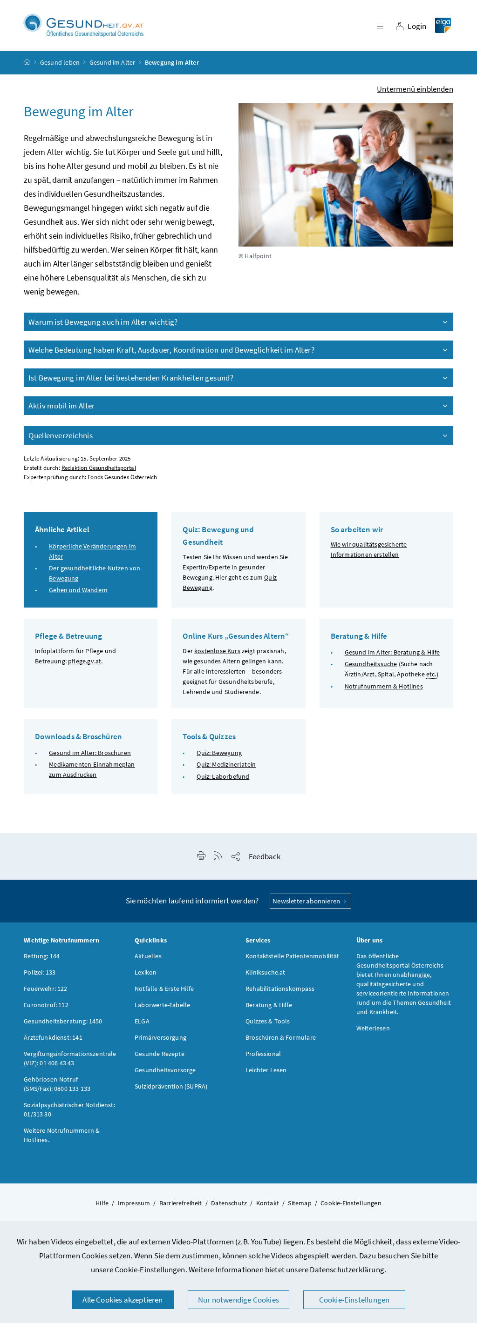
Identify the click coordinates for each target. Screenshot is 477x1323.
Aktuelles (148, 956)
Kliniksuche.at (265, 972)
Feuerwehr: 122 (45, 988)
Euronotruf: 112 (46, 1005)
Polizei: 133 (39, 972)
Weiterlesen (373, 1028)
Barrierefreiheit (180, 1203)
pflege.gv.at (84, 661)
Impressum (134, 1203)
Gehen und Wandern (78, 590)
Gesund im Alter (112, 62)
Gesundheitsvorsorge (165, 1070)
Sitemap (299, 1203)
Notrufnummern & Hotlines (384, 686)
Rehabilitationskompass (279, 988)
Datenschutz (229, 1203)
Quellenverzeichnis (60, 435)
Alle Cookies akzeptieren (122, 1300)
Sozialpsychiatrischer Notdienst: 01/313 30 (69, 1109)
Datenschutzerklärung (347, 1269)
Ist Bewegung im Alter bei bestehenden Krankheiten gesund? (130, 378)
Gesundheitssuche (371, 664)
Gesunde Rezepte (159, 1053)
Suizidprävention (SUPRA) (171, 1086)
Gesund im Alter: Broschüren (90, 752)
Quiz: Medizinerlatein (226, 764)
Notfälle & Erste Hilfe (164, 988)
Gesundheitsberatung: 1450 (63, 1021)
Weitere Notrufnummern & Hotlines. (62, 1135)
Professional (263, 1053)
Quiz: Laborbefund (223, 776)
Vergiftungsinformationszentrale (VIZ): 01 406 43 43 (70, 1058)
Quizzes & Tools (267, 1021)
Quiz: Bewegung (219, 752)
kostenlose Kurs (217, 651)
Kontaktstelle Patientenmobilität (292, 956)
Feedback (264, 856)
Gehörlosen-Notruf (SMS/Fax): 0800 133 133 (57, 1084)
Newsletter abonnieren (307, 900)
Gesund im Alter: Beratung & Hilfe (392, 652)
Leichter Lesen (265, 1070)
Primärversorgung (160, 1037)
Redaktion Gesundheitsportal (98, 468)
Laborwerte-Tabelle (162, 1005)
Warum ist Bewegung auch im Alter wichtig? (102, 322)
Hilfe (102, 1203)
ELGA (142, 1021)
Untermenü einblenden (415, 89)
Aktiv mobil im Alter (61, 406)
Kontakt (267, 1203)
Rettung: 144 (42, 956)
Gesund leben (60, 62)
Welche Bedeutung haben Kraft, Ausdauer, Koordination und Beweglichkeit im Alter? (171, 350)
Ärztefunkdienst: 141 (53, 1037)
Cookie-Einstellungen (150, 1269)
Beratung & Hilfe (268, 1005)
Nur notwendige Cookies (238, 1300)
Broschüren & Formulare (280, 1037)
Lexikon (146, 972)
